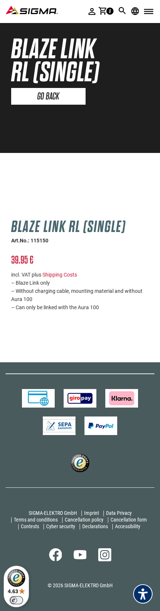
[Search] (122, 11)
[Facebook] (55, 559)
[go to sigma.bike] (32, 10)
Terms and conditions (36, 520)
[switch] (16, 600)
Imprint (91, 513)
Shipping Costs (59, 275)
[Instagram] (104, 559)
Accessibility (127, 526)
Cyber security (60, 526)
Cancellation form (129, 520)
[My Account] (92, 11)
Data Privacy (119, 513)
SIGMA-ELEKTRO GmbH (53, 513)
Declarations (95, 526)
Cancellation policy (84, 520)
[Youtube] (80, 558)
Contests (30, 526)
